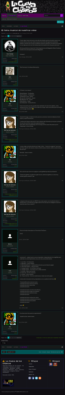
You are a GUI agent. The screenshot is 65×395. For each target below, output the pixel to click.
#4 (62, 128)
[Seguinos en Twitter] (36, 379)
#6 (62, 180)
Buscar (4, 19)
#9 (62, 308)
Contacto (44, 352)
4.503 (15, 109)
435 (16, 83)
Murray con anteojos (10, 130)
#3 (62, 111)
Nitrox (10, 244)
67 (16, 250)
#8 (62, 239)
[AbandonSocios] (51, 365)
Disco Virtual (23, 15)
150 (16, 276)
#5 (62, 155)
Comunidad (12, 15)
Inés (10, 77)
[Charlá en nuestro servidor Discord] (29, 379)
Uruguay (15, 84)
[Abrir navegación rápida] (62, 26)
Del (10, 103)
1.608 (15, 60)
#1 (62, 57)
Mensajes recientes (12, 19)
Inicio (4, 15)
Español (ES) (11, 352)
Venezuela (14, 278)
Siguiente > (18, 36)
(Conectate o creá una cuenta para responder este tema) (50, 337)
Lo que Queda (9, 33)
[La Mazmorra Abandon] (55, 365)
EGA (4, 352)
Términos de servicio (56, 352)
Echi (10, 270)
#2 (62, 76)
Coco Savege (23, 33)
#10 (62, 322)
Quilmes (15, 251)
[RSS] (39, 379)
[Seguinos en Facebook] (33, 379)
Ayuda (48, 352)
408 (16, 136)
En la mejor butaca (13, 61)
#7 (62, 210)
